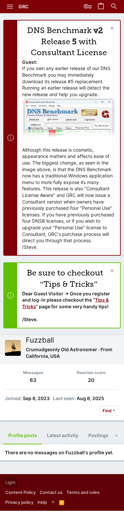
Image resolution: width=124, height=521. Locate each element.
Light (10, 482)
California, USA (43, 356)
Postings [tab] (98, 435)
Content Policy (20, 492)
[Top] (53, 502)
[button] (10, 7)
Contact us (51, 492)
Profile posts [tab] (22, 435)
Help (42, 502)
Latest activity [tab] (62, 435)
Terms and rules (83, 492)
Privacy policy (19, 502)
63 (33, 380)
